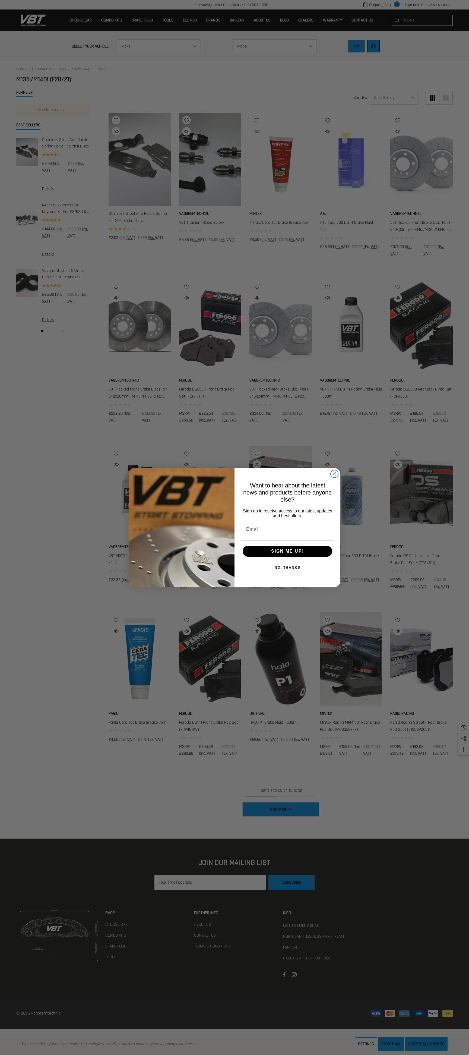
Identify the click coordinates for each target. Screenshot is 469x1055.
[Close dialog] (334, 474)
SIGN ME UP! (287, 551)
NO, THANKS (287, 567)
